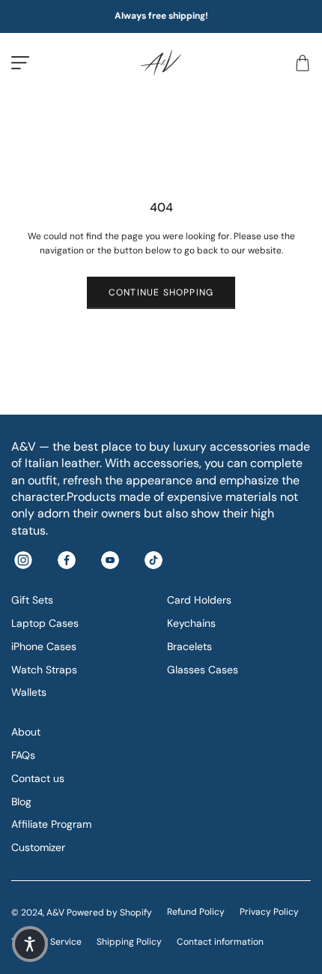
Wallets (28, 692)
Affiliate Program (51, 824)
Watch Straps (44, 669)
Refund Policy (196, 912)
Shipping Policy (129, 942)
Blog (21, 801)
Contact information (220, 942)
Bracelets (189, 646)
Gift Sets (32, 600)
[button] (30, 944)
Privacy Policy (269, 912)
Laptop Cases (45, 623)
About (25, 732)
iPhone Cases (43, 646)
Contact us (37, 778)
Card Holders (199, 600)
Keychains (191, 623)
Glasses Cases (202, 669)
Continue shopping (161, 292)
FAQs (23, 755)
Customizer (38, 847)
